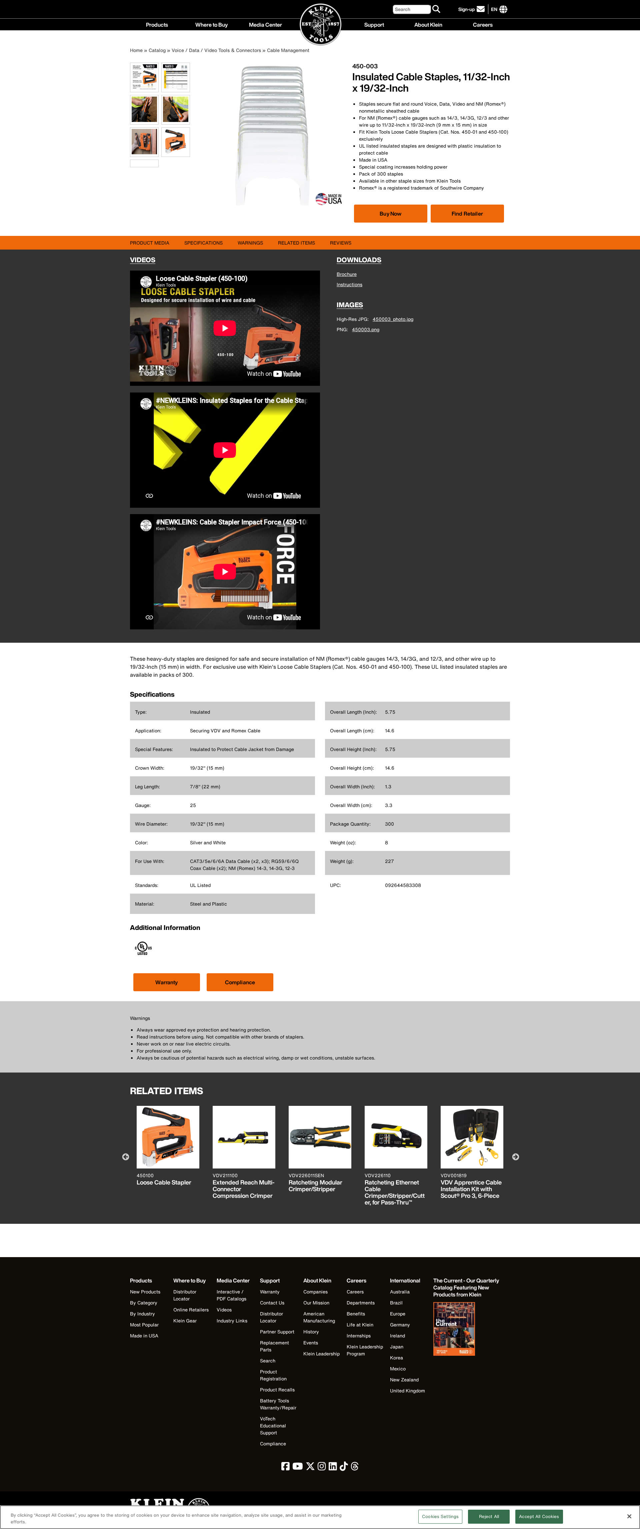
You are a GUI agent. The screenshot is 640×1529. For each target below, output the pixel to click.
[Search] (436, 9)
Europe (397, 1313)
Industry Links (232, 1320)
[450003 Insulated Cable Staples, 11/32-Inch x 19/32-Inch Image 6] (176, 153)
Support (374, 24)
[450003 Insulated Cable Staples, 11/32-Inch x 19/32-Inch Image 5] (144, 153)
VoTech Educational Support (273, 1425)
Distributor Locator (184, 1295)
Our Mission (316, 1302)
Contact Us (272, 1302)
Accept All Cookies (539, 1516)
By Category (143, 1302)
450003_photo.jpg (393, 319)
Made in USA (144, 1335)
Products (157, 24)
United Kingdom (407, 1390)
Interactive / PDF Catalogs (231, 1295)
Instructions (349, 284)
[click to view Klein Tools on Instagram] (322, 1467)
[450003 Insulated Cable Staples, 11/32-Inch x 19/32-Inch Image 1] (144, 88)
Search (267, 1360)
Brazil (396, 1302)
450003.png (365, 329)
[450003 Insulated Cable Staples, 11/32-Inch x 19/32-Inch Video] (131, 163)
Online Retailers (191, 1309)
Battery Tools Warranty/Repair (278, 1404)
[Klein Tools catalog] (466, 1329)
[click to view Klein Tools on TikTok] (344, 1467)
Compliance (240, 982)
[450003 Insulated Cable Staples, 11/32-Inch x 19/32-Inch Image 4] (176, 120)
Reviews (340, 242)
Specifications (203, 242)
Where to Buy (211, 24)
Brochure (347, 274)
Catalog (157, 50)
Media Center (265, 24)
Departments (361, 1302)
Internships (359, 1335)
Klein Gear (185, 1320)
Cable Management (288, 50)
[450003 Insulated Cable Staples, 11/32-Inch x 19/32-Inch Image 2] (176, 88)
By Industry (142, 1313)
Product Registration (273, 1375)
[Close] (629, 1516)
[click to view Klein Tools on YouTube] (297, 1467)
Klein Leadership (321, 1353)
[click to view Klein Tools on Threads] (355, 1467)
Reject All (489, 1516)
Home (136, 50)
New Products (145, 1291)
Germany (400, 1324)
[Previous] (125, 1156)
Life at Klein (360, 1324)
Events (310, 1342)
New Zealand (404, 1379)
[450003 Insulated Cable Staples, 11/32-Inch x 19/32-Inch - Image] (272, 207)
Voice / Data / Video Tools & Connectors (216, 50)
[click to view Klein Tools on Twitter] (310, 1467)
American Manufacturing (319, 1317)
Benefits (356, 1313)
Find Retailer (467, 214)
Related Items (296, 242)
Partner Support (277, 1331)
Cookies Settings (440, 1516)
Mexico (398, 1368)
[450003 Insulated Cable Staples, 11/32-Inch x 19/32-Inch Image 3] (144, 120)
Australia (400, 1291)
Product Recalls (277, 1389)
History (311, 1331)
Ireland (397, 1335)
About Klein (428, 24)
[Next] (515, 1156)
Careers (483, 24)
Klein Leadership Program (365, 1350)
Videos (224, 1309)
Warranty (166, 982)
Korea (396, 1357)
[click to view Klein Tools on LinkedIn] (333, 1467)
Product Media (149, 242)
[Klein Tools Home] (320, 25)
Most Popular (144, 1324)
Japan (396, 1346)
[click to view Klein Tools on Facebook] (285, 1467)
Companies (315, 1291)
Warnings (250, 242)
